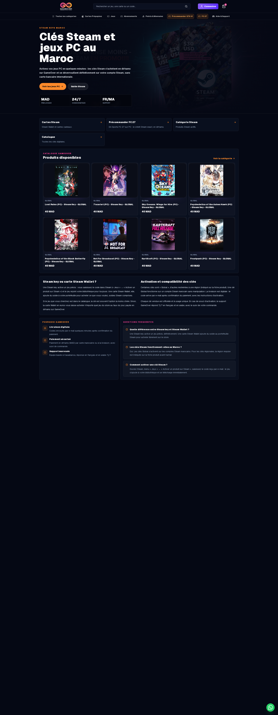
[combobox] (137, 6)
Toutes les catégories (66, 16)
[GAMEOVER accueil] (66, 6)
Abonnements (130, 16)
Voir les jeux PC (51, 86)
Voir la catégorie (222, 158)
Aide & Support (223, 16)
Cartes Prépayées (93, 16)
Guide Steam (78, 86)
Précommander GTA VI (182, 16)
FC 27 (204, 16)
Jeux (113, 16)
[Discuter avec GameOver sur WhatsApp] (270, 707)
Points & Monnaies (154, 16)
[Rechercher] (186, 6)
